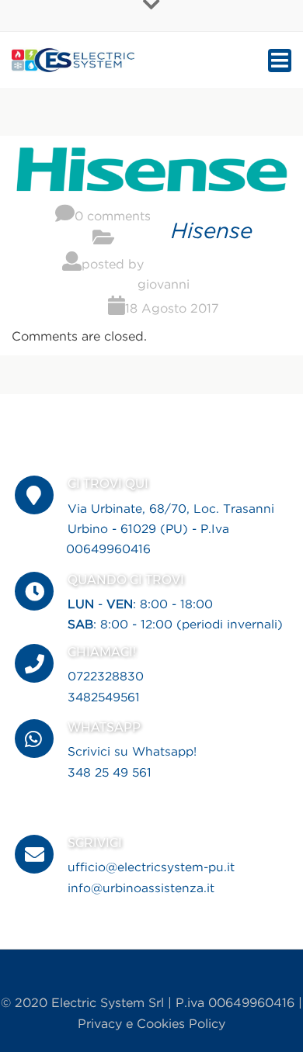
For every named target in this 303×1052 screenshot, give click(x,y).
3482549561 (104, 698)
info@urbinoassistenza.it (141, 889)
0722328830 (106, 677)
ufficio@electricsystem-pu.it (151, 868)
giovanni (164, 285)
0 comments (113, 217)
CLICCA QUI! (129, 796)
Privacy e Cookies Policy (151, 1024)
